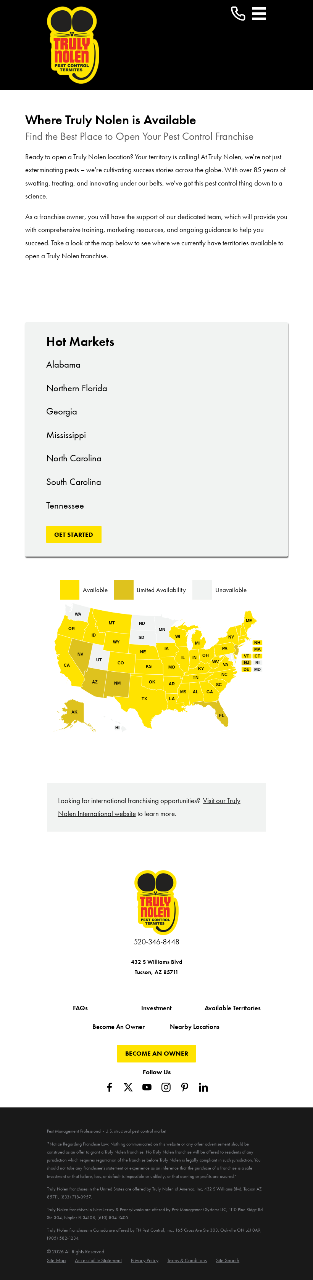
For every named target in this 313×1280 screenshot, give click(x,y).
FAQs (80, 1008)
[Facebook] (109, 1087)
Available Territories (233, 1008)
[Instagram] (166, 1087)
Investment (156, 1008)
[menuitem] (56, 1260)
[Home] (73, 45)
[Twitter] (128, 1087)
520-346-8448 (156, 942)
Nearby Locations (194, 1026)
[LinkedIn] (203, 1087)
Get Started (73, 534)
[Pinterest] (184, 1087)
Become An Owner (118, 1026)
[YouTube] (147, 1087)
